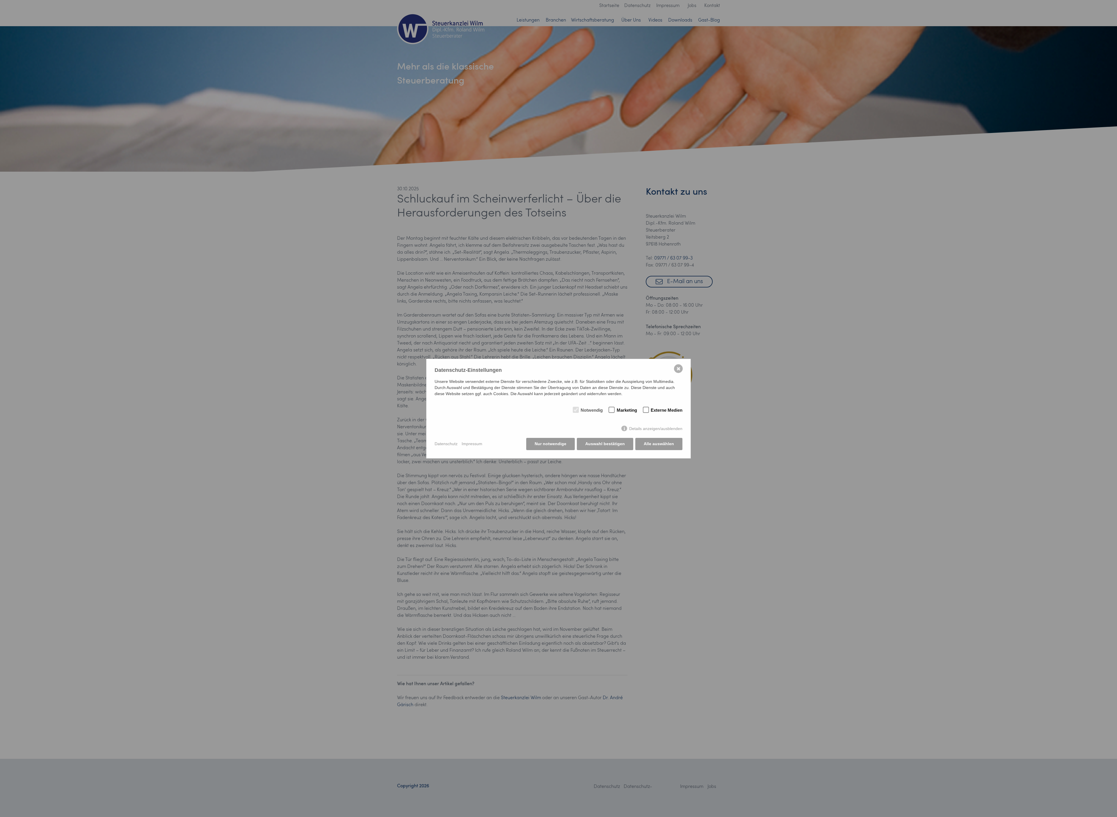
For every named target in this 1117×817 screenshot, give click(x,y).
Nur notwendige (550, 443)
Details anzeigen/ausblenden (655, 428)
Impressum (472, 443)
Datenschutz (446, 443)
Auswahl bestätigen (605, 443)
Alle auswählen (659, 443)
